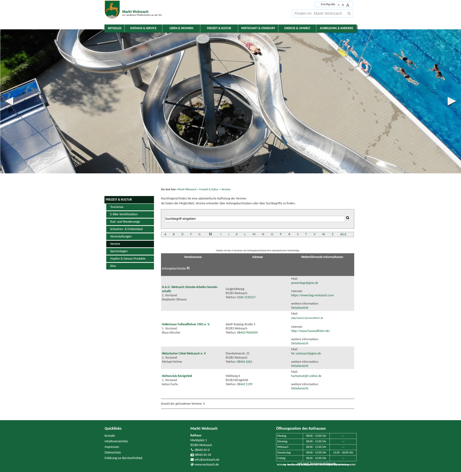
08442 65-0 (202, 450)
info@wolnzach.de (207, 460)
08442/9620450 (247, 332)
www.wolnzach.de (207, 464)
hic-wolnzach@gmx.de (306, 353)
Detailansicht (299, 308)
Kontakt (110, 436)
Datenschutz (113, 452)
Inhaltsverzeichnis (116, 441)
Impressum (112, 447)
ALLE (343, 234)
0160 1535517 (246, 297)
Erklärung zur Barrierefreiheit (123, 458)
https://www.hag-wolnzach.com (312, 295)
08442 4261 (244, 362)
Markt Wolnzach (204, 429)
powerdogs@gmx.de (304, 283)
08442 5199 (244, 384)
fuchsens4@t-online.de (306, 376)
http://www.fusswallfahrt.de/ (310, 331)
